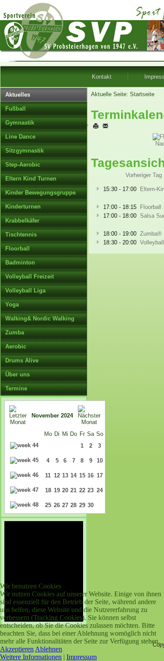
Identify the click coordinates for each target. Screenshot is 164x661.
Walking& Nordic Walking (39, 318)
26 (57, 505)
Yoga (12, 304)
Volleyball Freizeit (29, 276)
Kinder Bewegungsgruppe (40, 192)
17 (100, 475)
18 (48, 490)
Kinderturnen (23, 206)
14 (73, 475)
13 (65, 475)
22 (82, 490)
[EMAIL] (105, 125)
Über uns (17, 374)
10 (100, 460)
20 (65, 490)
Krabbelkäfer (22, 220)
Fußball (15, 108)
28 (73, 505)
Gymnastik (19, 122)
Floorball (17, 248)
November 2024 (52, 415)
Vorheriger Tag (144, 175)
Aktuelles (17, 94)
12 (57, 475)
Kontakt (102, 76)
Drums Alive (21, 360)
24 (100, 490)
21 (73, 490)
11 (48, 475)
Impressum (81, 657)
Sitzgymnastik (24, 150)
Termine (16, 388)
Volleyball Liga (25, 290)
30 (90, 505)
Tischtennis (21, 234)
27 (65, 505)
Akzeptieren (17, 649)
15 (82, 475)
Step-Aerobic (22, 164)
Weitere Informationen (31, 657)
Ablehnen (48, 649)
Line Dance (20, 136)
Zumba (14, 332)
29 (82, 505)
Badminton (20, 262)
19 (57, 490)
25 (48, 505)
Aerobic (15, 346)
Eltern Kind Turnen (30, 178)
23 (90, 490)
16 (90, 475)
